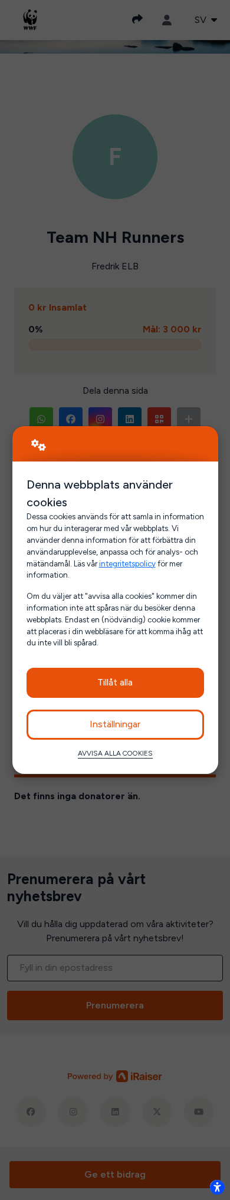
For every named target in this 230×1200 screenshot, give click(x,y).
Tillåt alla (115, 682)
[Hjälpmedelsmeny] (217, 1187)
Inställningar (115, 724)
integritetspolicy (127, 563)
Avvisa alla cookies (115, 753)
